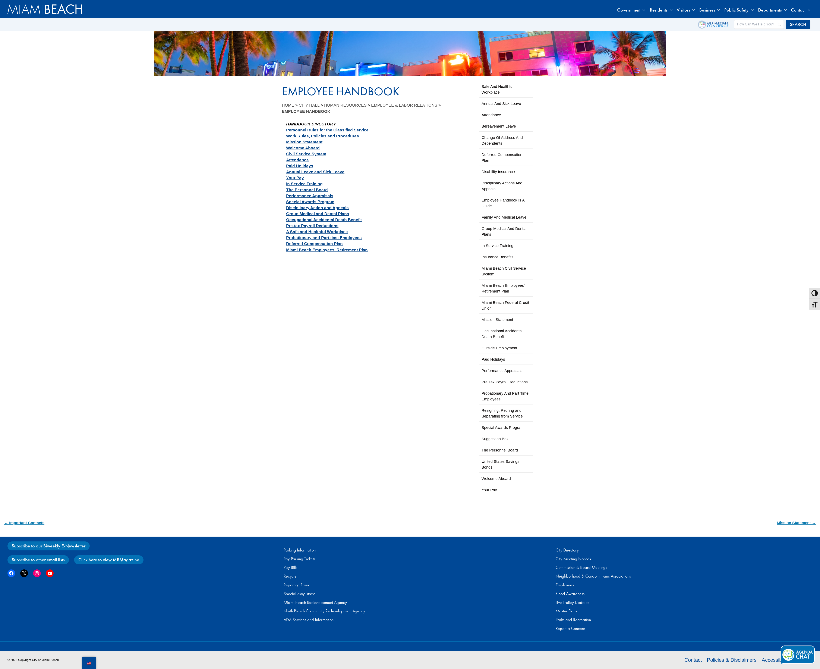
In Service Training (304, 184)
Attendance (297, 160)
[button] (642, 10)
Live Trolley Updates (572, 602)
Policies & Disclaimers (732, 660)
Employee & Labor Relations (404, 105)
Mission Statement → (796, 523)
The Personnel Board (307, 190)
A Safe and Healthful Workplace (317, 231)
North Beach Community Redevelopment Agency (324, 610)
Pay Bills (290, 567)
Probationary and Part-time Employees (324, 237)
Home (288, 105)
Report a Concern (570, 628)
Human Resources (345, 105)
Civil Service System (306, 154)
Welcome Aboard (303, 148)
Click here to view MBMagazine (108, 560)
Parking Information (300, 550)
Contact (693, 660)
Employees (565, 584)
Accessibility (775, 660)
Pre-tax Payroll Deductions (312, 225)
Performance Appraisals (309, 196)
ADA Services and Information (309, 619)
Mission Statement (304, 142)
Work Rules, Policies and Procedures (322, 136)
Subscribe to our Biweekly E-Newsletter (48, 546)
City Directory (567, 550)
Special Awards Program (310, 202)
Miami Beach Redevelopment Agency (315, 602)
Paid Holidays (299, 166)
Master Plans (566, 610)
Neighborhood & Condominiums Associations (593, 576)
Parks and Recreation (573, 619)
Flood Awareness (570, 593)
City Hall (309, 105)
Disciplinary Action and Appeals (317, 208)
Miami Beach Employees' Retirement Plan (327, 250)
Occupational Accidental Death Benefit (324, 220)
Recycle (290, 576)
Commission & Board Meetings (581, 567)
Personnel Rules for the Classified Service (327, 130)
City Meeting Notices (573, 558)
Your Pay (295, 178)
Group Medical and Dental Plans (317, 214)
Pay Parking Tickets (299, 558)
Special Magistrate (299, 593)
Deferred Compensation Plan (314, 243)
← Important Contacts (24, 523)
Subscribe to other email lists (38, 560)
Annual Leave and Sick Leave (315, 172)
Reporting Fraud (297, 584)
